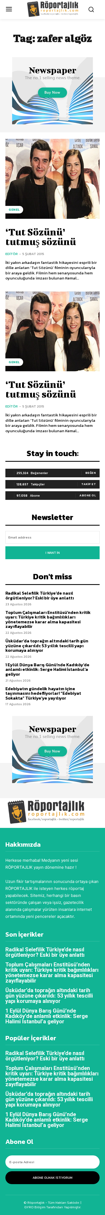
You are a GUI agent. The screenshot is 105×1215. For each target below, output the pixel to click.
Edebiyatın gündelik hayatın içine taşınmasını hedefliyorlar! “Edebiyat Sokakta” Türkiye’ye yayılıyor (43, 693)
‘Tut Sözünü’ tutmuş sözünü (40, 236)
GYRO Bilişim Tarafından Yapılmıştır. (52, 1207)
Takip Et (88, 484)
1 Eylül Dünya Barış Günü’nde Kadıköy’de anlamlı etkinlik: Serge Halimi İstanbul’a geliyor (47, 669)
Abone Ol (87, 495)
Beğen (90, 473)
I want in (53, 552)
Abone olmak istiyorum (52, 1177)
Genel (14, 209)
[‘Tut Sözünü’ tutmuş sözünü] (52, 179)
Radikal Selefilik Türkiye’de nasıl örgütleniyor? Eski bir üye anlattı (39, 595)
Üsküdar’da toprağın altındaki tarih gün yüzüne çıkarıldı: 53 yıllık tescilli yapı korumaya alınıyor (46, 645)
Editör (11, 253)
